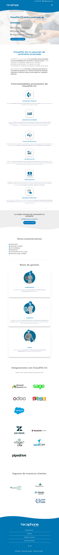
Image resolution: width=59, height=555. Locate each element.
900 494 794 (38, 1)
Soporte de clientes (29, 540)
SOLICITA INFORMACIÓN (17, 39)
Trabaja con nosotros (29, 537)
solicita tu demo (29, 222)
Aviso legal (17, 551)
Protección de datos (27, 551)
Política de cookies (38, 551)
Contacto (29, 533)
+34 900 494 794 (29, 530)
